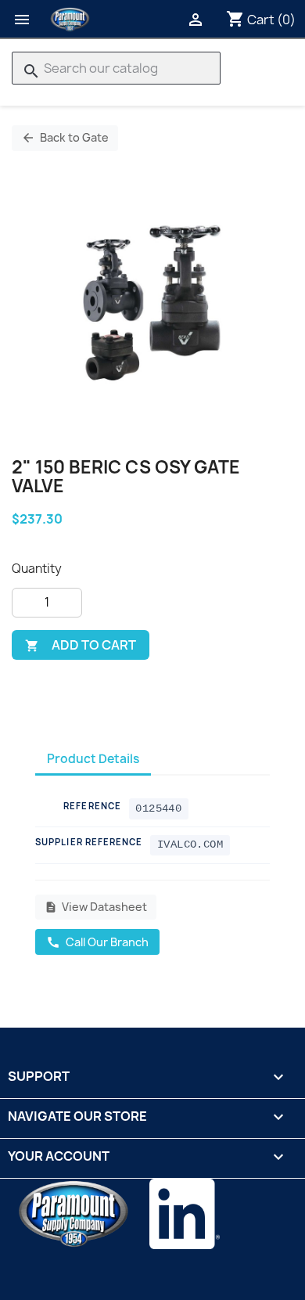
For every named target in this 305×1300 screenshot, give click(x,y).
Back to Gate (65, 137)
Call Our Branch (97, 941)
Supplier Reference (89, 842)
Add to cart (80, 645)
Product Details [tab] (93, 759)
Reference (92, 806)
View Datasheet (96, 906)
